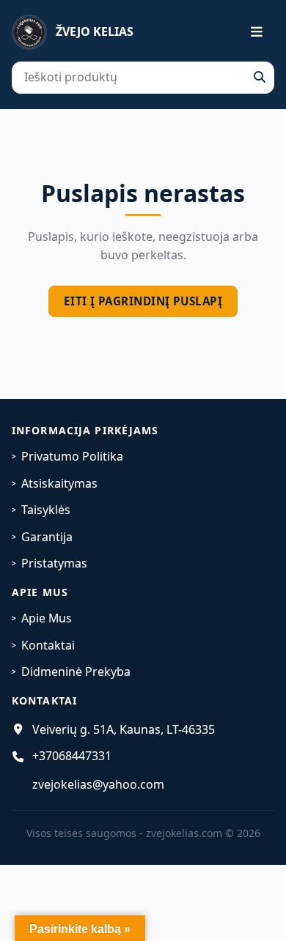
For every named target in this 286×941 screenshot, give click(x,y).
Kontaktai (48, 645)
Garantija (47, 537)
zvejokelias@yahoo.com (98, 784)
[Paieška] (259, 77)
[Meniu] (248, 32)
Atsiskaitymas (59, 483)
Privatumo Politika (72, 456)
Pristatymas (54, 563)
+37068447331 (71, 756)
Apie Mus (46, 618)
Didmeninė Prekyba (76, 671)
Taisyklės (45, 510)
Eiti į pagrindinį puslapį (143, 301)
